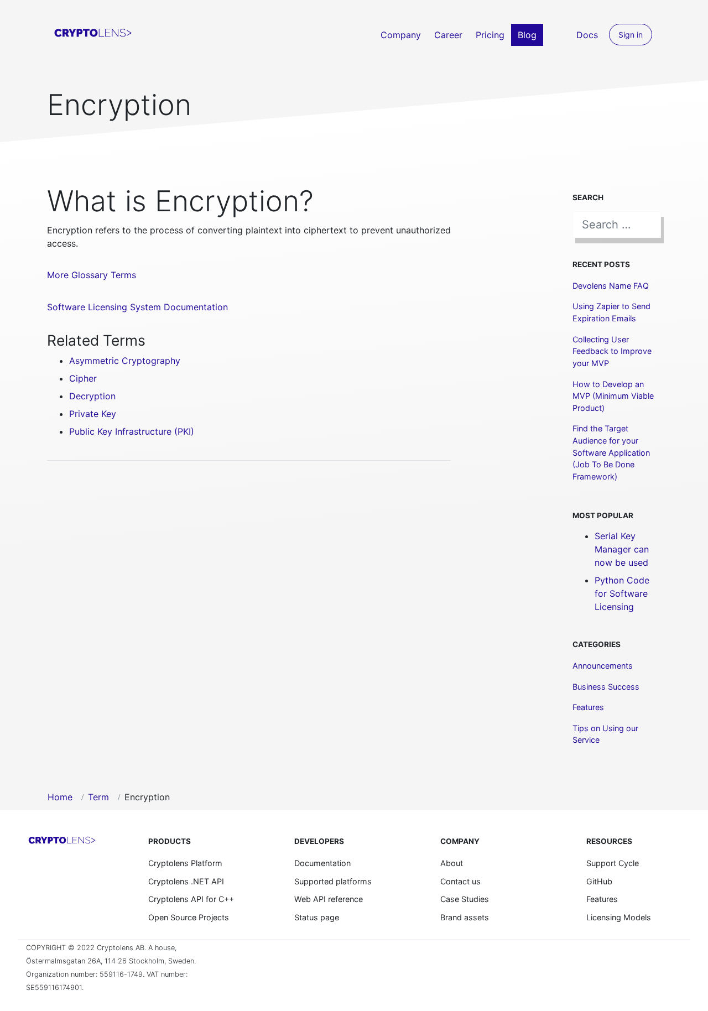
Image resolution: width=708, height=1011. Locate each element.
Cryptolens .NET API (186, 881)
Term (98, 796)
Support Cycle (612, 863)
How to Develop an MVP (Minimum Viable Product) (613, 396)
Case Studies (464, 899)
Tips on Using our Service (605, 734)
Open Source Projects (188, 917)
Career (448, 34)
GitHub (599, 881)
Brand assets (464, 917)
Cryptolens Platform (185, 863)
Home (60, 796)
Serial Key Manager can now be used (622, 549)
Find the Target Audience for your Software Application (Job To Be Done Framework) (611, 452)
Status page (316, 917)
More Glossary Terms (91, 274)
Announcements (602, 665)
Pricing (490, 34)
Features (588, 707)
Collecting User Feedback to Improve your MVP (612, 351)
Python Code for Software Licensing (622, 593)
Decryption (92, 396)
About (451, 863)
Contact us (460, 881)
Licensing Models (618, 917)
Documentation (322, 863)
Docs (587, 34)
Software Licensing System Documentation (137, 306)
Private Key (92, 413)
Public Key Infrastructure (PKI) (131, 431)
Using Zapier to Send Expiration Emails (611, 312)
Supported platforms (333, 881)
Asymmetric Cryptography (124, 360)
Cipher (83, 378)
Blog (527, 34)
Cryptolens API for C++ (191, 899)
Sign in (630, 34)
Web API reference (328, 899)
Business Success (605, 686)
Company (401, 34)
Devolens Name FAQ (610, 285)
